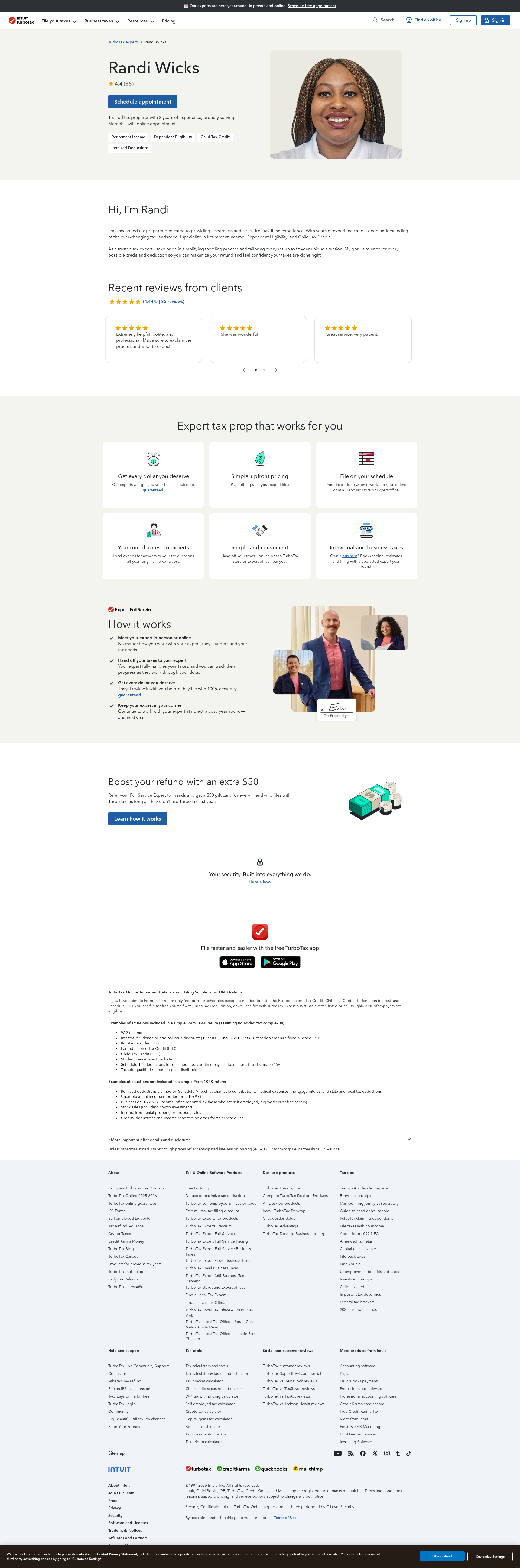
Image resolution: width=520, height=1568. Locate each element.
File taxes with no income (362, 1226)
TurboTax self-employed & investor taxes (221, 1203)
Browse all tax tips (355, 1195)
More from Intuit (354, 1419)
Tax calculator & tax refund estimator (217, 1373)
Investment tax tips (356, 1279)
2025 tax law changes (358, 1309)
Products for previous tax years (134, 1264)
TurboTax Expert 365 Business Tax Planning (215, 1276)
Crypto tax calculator (203, 1411)
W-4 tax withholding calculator (212, 1396)
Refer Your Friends (124, 1426)
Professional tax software (361, 1388)
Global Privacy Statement (117, 1554)
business (349, 556)
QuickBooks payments (359, 1381)
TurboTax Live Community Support (138, 1366)
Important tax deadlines (360, 1294)
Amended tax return (357, 1241)
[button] (260, 1140)
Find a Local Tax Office (205, 1302)
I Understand (442, 1556)
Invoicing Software (356, 1442)
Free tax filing (197, 1188)
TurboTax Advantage (280, 1226)
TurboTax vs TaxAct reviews (286, 1396)
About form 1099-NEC (359, 1233)
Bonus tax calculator (203, 1426)
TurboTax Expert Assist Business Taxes (218, 1260)
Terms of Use (285, 1517)
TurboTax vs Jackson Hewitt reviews (293, 1404)
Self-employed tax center (130, 1218)
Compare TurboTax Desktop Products (295, 1195)
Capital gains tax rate (358, 1249)
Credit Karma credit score (362, 1404)
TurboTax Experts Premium (209, 1226)
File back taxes (352, 1256)
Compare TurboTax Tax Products (136, 1188)
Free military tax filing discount (212, 1211)
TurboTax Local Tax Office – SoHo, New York (220, 1311)
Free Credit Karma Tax (359, 1411)
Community (118, 1411)
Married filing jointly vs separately (369, 1203)
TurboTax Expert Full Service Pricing (217, 1241)
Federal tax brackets (357, 1302)
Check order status (279, 1218)
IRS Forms (116, 1211)
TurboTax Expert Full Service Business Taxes (218, 1250)
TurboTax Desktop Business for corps (295, 1233)
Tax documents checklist (206, 1434)
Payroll (346, 1373)
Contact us (117, 1373)
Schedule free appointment (312, 6)
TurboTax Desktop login (284, 1188)
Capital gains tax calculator (209, 1419)
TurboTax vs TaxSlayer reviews (289, 1388)
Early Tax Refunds (123, 1279)
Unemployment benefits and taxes (369, 1271)
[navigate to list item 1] (255, 370)
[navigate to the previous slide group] (244, 370)
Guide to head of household (364, 1211)
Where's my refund (124, 1381)
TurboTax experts (123, 42)
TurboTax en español (126, 1287)
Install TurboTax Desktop (284, 1211)
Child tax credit (353, 1287)
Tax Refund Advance (126, 1226)
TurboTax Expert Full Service (210, 1233)
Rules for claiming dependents (366, 1218)
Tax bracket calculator (204, 1381)
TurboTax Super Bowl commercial (292, 1373)
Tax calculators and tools (207, 1366)
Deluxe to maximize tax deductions (216, 1195)
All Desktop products (281, 1203)
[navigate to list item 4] (264, 370)
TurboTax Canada (123, 1256)
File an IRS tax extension (129, 1388)
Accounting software (357, 1366)
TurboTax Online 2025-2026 (132, 1195)
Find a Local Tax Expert (206, 1295)
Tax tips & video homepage (364, 1188)
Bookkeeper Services (358, 1434)
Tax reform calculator (204, 1442)
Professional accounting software (368, 1396)
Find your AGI (352, 1264)
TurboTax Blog (121, 1249)
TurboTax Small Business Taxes (212, 1268)
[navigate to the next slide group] (276, 370)
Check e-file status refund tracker (214, 1388)
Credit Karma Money (126, 1241)
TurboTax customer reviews (286, 1366)
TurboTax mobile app (127, 1271)
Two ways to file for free (129, 1396)
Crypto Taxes (119, 1233)
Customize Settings (490, 1556)
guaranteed (153, 490)
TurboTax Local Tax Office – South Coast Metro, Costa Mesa (220, 1322)
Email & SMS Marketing (360, 1426)
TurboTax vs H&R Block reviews (290, 1381)
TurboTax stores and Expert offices (215, 1287)
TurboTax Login (121, 1404)
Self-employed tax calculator (210, 1404)
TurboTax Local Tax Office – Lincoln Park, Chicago (221, 1334)
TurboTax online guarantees (132, 1203)
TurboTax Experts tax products (212, 1218)
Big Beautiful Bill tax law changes (136, 1419)
